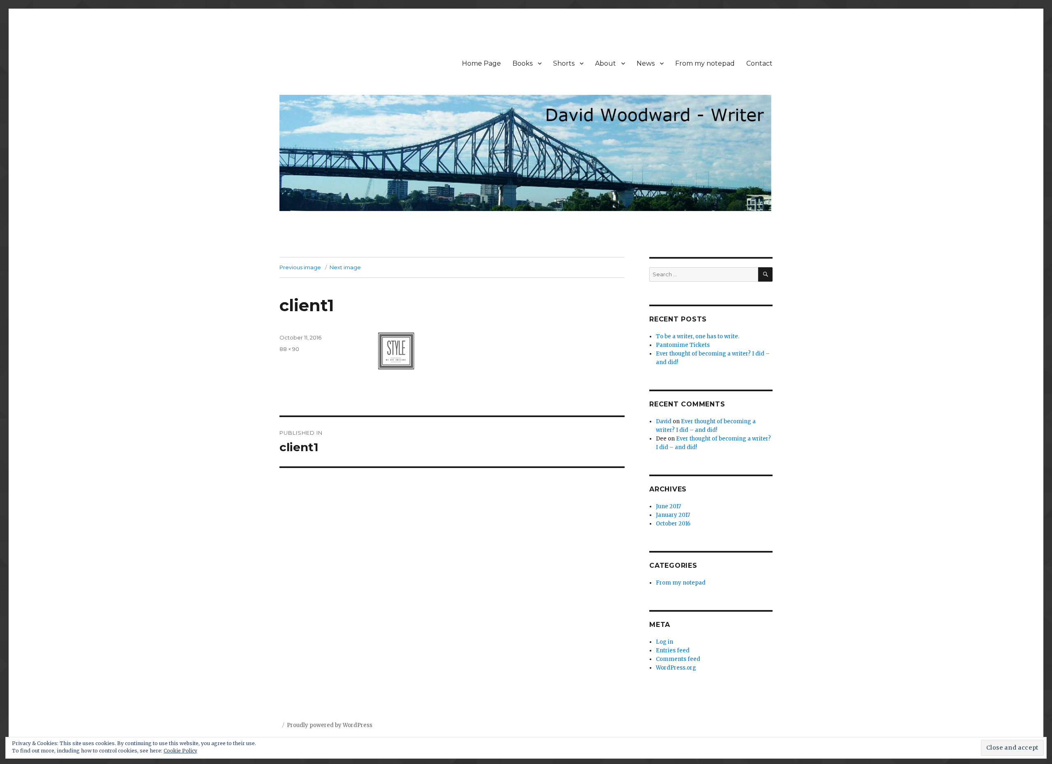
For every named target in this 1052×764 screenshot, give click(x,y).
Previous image (300, 267)
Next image (345, 267)
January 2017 (673, 515)
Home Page (481, 63)
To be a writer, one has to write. (697, 336)
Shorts (563, 63)
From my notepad (705, 63)
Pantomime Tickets (683, 345)
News (646, 63)
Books (522, 63)
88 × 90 (289, 349)
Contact (759, 63)
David (663, 421)
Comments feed (678, 659)
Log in (664, 641)
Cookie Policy (180, 751)
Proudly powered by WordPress (329, 725)
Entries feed (673, 650)
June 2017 (668, 506)
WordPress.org (676, 667)
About (605, 63)
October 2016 (673, 523)
